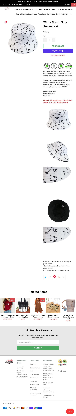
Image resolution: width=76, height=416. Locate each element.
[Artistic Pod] (6, 9)
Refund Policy (33, 377)
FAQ (17, 14)
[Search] (71, 14)
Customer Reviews (35, 368)
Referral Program (34, 384)
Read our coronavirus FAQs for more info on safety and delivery (38, 1)
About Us (55, 9)
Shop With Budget (25, 9)
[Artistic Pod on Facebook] (3, 4)
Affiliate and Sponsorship (28, 14)
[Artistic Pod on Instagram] (6, 4)
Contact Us (51, 14)
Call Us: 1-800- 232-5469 (20, 4)
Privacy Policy (33, 381)
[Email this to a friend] (64, 277)
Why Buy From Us (66, 9)
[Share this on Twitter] (45, 277)
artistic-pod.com (50, 395)
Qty (44, 36)
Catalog (47, 9)
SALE (16, 9)
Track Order (42, 14)
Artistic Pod (11, 403)
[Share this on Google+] (59, 277)
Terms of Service (34, 374)
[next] (39, 39)
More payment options (58, 55)
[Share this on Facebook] (50, 277)
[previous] (5, 39)
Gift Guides (38, 9)
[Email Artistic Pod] (9, 4)
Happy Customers (62, 14)
